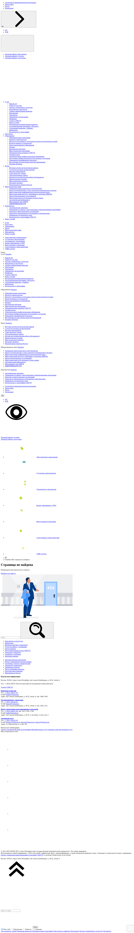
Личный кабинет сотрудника (15, 58)
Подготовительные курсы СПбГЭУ (17, 650)
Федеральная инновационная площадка (23, 124)
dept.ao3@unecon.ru (42, 722)
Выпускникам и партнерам (14, 245)
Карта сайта (9, 4)
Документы (13, 115)
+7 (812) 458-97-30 (11, 711)
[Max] (25, 830)
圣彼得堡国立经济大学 (17, 204)
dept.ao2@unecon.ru (28, 722)
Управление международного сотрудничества (25, 188)
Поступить (9, 134)
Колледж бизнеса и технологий (20, 143)
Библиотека (13, 130)
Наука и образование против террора (18, 662)
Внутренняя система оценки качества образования (27, 162)
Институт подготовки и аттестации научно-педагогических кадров (33, 141)
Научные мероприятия (17, 171)
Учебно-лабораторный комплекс (20, 111)
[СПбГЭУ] (23, 98)
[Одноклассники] (25, 798)
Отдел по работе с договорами (16, 647)
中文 (6, 32)
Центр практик (10, 649)
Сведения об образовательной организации (20, 2)
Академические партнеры (18, 208)
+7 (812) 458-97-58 (11, 693)
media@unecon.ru (12, 713)
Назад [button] (3, 252)
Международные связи (13, 187)
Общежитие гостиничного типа (20, 215)
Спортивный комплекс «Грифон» (21, 128)
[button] (17, 43)
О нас (7, 102)
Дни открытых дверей (9, 931)
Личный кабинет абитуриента (16, 54)
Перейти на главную (8, 573)
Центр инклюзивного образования (21, 145)
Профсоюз (13, 119)
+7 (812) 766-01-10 (11, 720)
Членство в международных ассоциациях (24, 211)
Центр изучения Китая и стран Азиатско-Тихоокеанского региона (32, 190)
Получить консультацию (14, 671)
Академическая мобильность (19, 200)
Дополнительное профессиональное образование (26, 156)
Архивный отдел (7, 718)
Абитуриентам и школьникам (15, 237)
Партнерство (9, 206)
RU (3, 26)
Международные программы (19, 151)
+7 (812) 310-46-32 (11, 702)
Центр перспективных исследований (22, 196)
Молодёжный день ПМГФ (18, 202)
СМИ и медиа (10, 249)
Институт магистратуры (18, 139)
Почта (7, 6)
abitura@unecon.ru (12, 694)
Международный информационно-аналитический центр (29, 192)
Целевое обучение (15, 164)
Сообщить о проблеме (13, 654)
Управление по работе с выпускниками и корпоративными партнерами (35, 209)
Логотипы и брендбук (13, 652)
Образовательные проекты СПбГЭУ (22, 153)
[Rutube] (25, 814)
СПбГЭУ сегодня (15, 106)
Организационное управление (12, 700)
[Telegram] (25, 765)
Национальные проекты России (20, 185)
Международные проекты (18, 181)
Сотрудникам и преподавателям (16, 247)
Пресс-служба (14, 122)
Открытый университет (13, 665)
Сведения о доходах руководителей (17, 663)
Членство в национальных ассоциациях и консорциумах (29, 213)
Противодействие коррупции (15, 660)
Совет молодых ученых (17, 173)
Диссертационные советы (18, 175)
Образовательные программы (19, 138)
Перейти (8, 254)
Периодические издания (18, 179)
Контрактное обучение (17, 149)
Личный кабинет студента (14, 56)
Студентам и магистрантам (14, 239)
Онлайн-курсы (14, 155)
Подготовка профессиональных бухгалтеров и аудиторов (29, 158)
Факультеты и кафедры (61, 931)
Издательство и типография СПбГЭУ (22, 217)
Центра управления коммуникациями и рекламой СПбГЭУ (22, 855)
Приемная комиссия (8, 691)
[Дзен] (25, 781)
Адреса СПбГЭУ (15, 121)
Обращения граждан (12, 667)
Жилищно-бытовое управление (16, 645)
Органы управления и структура (21, 107)
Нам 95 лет (13, 104)
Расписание (9, 8)
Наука (7, 166)
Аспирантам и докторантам (15, 241)
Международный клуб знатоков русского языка (26, 198)
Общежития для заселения (18, 117)
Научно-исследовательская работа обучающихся (26, 177)
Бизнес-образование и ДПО (15, 243)
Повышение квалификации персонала (23, 160)
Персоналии (13, 113)
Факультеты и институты (18, 109)
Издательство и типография (19, 132)
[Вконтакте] (25, 749)
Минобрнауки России (13, 673)
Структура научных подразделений (22, 170)
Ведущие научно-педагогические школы (23, 168)
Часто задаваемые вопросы (14, 669)
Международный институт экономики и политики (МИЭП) (30, 194)
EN (6, 30)
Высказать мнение (11, 656)
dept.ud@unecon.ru (12, 704)
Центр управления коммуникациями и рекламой (19, 709)
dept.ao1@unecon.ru (13, 722)
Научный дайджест (16, 183)
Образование (9, 136)
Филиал (12, 147)
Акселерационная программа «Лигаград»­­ (24, 126)
